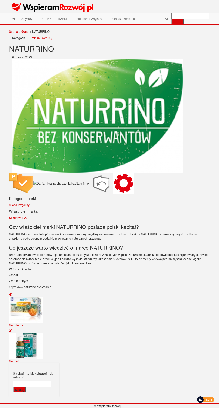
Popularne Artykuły (89, 18)
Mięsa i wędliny (42, 38)
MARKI (63, 18)
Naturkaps (16, 325)
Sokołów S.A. (18, 217)
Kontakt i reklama (123, 18)
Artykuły (27, 18)
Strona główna (19, 31)
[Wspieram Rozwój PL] (13, 18)
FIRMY (46, 18)
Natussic (15, 361)
